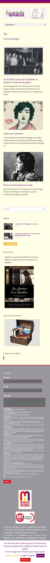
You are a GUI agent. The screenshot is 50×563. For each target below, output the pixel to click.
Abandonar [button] (25, 560)
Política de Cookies (12, 555)
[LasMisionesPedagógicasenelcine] (27, 224)
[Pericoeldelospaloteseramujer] (18, 185)
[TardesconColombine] (13, 133)
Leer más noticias (10, 244)
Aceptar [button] (40, 555)
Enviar (7, 481)
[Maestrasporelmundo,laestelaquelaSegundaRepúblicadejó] (28, 234)
